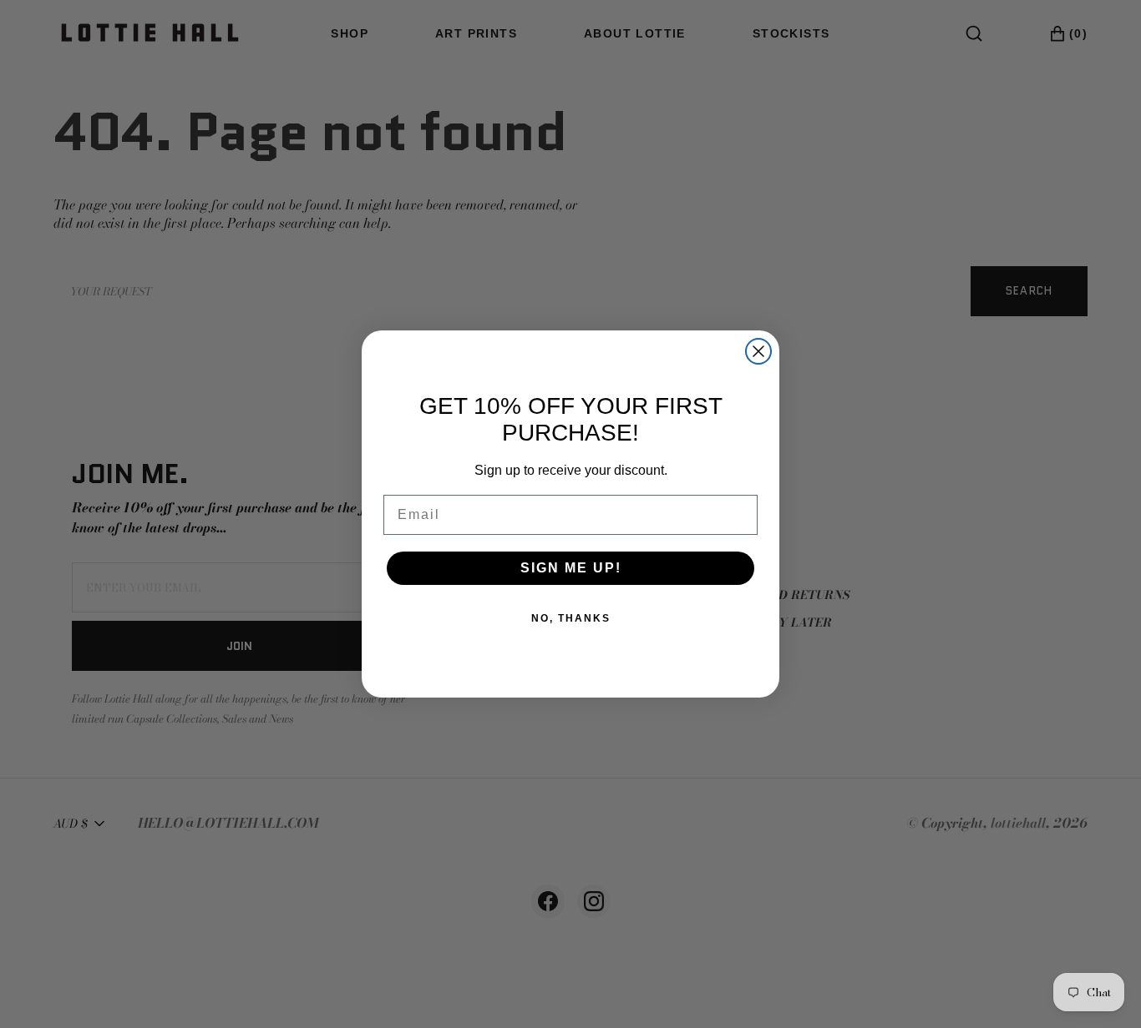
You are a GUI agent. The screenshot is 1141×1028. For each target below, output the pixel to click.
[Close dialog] (758, 351)
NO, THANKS (571, 618)
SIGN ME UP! (570, 568)
